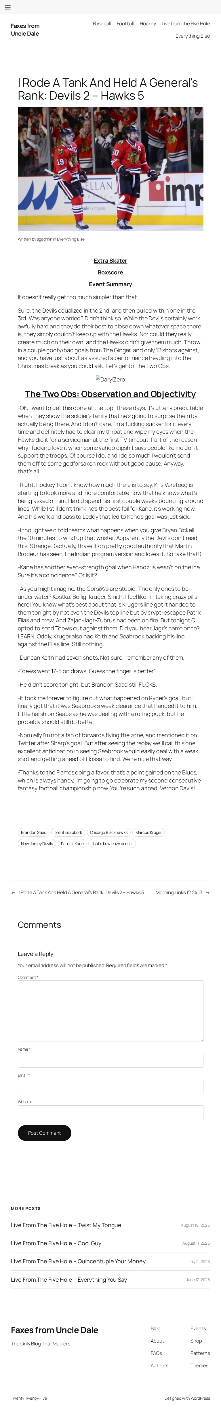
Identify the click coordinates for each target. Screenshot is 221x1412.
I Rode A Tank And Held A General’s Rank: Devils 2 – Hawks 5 (81, 892)
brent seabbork (68, 832)
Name (24, 1049)
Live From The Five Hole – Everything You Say (69, 1280)
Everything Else (71, 239)
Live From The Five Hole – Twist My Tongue (66, 1225)
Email (24, 1075)
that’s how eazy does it (112, 843)
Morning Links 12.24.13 (179, 892)
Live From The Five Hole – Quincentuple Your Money (78, 1261)
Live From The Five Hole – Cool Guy (56, 1243)
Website (25, 1101)
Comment (28, 977)
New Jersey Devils (37, 843)
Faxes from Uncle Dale (25, 30)
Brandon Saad (34, 832)
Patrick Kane (72, 843)
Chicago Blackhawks (108, 832)
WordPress (200, 1398)
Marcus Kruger (149, 832)
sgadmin (44, 239)
